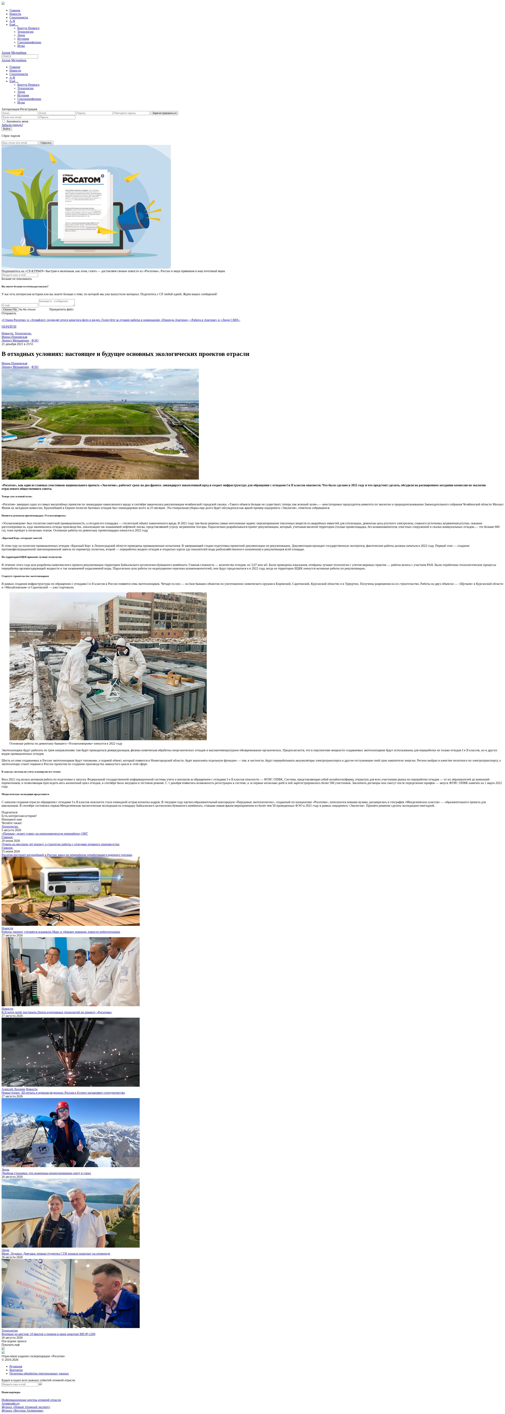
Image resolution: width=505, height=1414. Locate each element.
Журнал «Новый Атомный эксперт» (26, 1407)
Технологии (25, 31)
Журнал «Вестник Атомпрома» (23, 1410)
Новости (15, 14)
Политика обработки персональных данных (39, 1373)
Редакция (15, 1366)
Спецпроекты (18, 17)
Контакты (16, 1370)
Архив (6, 52)
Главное (14, 10)
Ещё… (13, 24)
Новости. (8, 333)
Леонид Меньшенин (15, 340)
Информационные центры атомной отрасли (31, 1400)
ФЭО (34, 340)
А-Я (12, 21)
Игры (21, 46)
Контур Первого (28, 28)
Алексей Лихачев (13, 1089)
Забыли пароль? (12, 125)
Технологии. (23, 333)
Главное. (7, 837)
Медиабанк (18, 52)
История (23, 38)
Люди (21, 35)
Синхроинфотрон (29, 42)
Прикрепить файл (61, 309)
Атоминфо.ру (11, 1403)
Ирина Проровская (14, 337)
